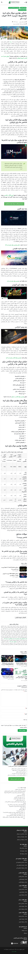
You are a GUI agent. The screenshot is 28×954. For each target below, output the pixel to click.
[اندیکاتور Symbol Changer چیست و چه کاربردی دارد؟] (21, 658)
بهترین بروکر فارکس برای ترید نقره (13, 358)
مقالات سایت (14, 951)
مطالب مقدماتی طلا (23, 848)
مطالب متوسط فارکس (20, 617)
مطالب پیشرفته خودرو (23, 922)
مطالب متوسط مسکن (23, 906)
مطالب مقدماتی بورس (23, 889)
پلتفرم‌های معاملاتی (22, 10)
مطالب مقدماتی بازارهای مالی (21, 862)
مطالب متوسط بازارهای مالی (22, 865)
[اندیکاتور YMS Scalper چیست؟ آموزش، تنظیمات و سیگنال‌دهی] (23, 575)
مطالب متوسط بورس (23, 892)
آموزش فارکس (23, 8)
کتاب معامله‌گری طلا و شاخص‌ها (21, 638)
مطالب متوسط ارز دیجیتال (22, 837)
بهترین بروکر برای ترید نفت (13, 281)
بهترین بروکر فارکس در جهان (18, 397)
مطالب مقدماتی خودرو (23, 916)
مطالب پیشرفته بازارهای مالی (21, 868)
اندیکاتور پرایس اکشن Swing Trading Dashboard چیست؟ (7, 664)
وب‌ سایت (25, 719)
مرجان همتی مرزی (23, 22)
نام (26, 708)
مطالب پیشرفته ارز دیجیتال (22, 839)
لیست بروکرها (24, 930)
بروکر (11, 42)
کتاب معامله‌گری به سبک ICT (9, 638)
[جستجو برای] (1, 2)
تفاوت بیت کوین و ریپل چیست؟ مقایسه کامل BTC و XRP (21, 678)
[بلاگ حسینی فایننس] (14, 2)
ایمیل (25, 714)
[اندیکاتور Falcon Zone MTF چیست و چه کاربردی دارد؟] (7, 671)
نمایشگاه (25, 933)
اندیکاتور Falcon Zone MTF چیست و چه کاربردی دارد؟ (7, 677)
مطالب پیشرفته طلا (23, 854)
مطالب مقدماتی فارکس (23, 876)
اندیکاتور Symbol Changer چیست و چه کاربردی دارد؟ (21, 664)
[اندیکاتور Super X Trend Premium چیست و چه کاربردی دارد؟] (23, 569)
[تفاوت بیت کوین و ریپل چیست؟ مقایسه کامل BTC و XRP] (21, 671)
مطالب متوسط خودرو (23, 919)
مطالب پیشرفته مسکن (23, 909)
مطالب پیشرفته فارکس (23, 882)
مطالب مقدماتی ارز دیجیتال (22, 834)
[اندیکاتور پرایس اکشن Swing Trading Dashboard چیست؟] (7, 658)
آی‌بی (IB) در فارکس (8, 195)
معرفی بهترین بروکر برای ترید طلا (12, 245)
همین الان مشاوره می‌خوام (16, 779)
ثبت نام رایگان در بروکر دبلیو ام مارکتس (14, 204)
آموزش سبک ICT (13, 641)
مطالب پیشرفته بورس (23, 895)
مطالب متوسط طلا (23, 851)
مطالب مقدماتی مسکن (23, 903)
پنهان (19, 787)
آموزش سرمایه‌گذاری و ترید (14, 8)
